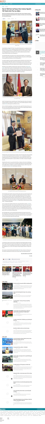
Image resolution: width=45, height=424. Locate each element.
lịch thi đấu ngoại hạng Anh (16, 413)
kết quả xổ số (2, 415)
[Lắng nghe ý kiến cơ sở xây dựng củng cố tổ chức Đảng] (7, 376)
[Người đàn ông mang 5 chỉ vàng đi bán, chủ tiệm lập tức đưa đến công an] (37, 19)
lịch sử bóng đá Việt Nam (5, 411)
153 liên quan (43, 71)
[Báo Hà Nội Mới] (14, 401)
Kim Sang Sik (18, 414)
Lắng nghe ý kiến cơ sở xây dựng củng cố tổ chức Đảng (22, 373)
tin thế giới (23, 412)
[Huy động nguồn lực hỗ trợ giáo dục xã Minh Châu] (7, 367)
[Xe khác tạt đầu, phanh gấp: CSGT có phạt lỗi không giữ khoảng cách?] (7, 358)
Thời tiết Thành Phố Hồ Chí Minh (18, 412)
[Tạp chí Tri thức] (40, 14)
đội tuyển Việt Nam (22, 414)
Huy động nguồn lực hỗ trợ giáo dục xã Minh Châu (21, 364)
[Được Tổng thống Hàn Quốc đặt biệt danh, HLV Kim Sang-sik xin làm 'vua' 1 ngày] (37, 30)
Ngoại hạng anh (41, 411)
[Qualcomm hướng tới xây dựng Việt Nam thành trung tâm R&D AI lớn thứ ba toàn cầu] (27, 269)
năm (36, 411)
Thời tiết (29, 415)
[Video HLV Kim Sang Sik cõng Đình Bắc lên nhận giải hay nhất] (37, 75)
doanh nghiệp (2, 414)
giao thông (36, 413)
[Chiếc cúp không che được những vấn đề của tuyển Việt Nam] (37, 25)
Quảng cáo (1, 421)
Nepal (34, 411)
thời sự (26, 414)
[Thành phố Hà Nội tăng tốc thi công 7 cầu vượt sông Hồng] (7, 295)
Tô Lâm (17, 411)
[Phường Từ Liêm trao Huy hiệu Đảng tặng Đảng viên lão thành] (7, 385)
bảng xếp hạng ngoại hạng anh (7, 415)
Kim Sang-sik (17, 415)
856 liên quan (18, 384)
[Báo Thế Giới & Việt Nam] (4, 18)
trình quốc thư (20, 262)
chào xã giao (16, 262)
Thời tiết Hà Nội (27, 412)
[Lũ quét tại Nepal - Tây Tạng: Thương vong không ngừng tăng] (7, 303)
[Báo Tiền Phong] (14, 329)
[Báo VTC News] (41, 32)
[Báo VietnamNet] (14, 358)
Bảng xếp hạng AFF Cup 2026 (10, 412)
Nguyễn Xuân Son (43, 414)
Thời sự (6, 6)
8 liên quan (18, 401)
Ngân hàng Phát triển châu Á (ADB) (16, 259)
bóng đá (23, 413)
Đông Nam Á (33, 413)
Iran (38, 411)
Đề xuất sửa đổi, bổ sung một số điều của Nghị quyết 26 (22, 283)
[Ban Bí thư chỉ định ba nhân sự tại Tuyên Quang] (7, 331)
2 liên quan (19, 294)
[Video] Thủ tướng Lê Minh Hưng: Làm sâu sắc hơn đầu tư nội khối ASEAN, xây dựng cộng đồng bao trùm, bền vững (17, 274)
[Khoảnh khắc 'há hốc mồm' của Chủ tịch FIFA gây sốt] (37, 13)
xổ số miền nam (10, 413)
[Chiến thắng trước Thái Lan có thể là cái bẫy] (37, 36)
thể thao (12, 414)
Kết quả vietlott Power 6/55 (3, 412)
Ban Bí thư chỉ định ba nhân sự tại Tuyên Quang (21, 328)
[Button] (5, 18)
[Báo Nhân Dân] (14, 284)
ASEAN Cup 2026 (34, 414)
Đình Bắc (1, 413)
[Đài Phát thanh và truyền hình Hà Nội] (14, 348)
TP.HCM (4, 413)
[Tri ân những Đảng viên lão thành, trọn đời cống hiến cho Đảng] (7, 393)
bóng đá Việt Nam (21, 411)
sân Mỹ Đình (5, 414)
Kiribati (19, 250)
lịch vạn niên (25, 411)
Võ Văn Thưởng (12, 262)
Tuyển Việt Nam (39, 412)
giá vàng (7, 413)
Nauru (10, 259)
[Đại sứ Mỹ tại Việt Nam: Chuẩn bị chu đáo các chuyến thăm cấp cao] (6, 269)
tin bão (28, 411)
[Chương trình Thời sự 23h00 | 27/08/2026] (7, 350)
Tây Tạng (21, 413)
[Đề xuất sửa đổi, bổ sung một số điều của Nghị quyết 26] (7, 286)
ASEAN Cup (14, 414)
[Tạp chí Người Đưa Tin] (40, 71)
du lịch (11, 166)
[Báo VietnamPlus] (14, 294)
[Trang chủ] (2, 1)
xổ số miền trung (25, 415)
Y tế (17, 200)
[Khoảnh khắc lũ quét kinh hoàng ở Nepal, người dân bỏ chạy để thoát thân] (37, 69)
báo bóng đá (21, 415)
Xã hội (3, 6)
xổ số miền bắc (11, 411)
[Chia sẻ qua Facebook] (2, 253)
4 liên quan (12, 18)
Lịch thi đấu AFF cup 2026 (28, 413)
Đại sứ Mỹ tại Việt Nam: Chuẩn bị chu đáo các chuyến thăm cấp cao (6, 273)
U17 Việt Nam (40, 413)
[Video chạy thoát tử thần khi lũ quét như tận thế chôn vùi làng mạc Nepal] (37, 59)
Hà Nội (6, 103)
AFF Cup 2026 (38, 414)
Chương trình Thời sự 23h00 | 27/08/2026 (20, 347)
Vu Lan (1, 411)
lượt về (31, 415)
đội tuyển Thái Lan (30, 414)
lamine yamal (13, 415)
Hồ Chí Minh (9, 49)
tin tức (33, 412)
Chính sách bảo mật (2, 420)
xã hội (29, 203)
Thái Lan (9, 414)
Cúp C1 (31, 412)
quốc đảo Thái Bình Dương (6, 262)
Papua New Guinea (6, 259)
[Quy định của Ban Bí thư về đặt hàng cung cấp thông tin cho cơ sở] (7, 322)
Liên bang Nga (31, 411)
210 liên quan (18, 284)
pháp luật (14, 411)
